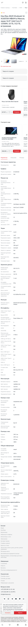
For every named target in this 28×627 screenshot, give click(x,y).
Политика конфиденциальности (9, 570)
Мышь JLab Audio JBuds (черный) (10, 101)
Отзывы (3, 580)
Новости (3, 565)
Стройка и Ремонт (5, 543)
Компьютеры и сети (6, 536)
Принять (20, 612)
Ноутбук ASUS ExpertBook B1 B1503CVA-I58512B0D (9, 138)
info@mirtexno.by (5, 594)
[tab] (6, 158)
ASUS (20, 7)
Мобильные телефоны (6, 534)
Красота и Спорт (5, 545)
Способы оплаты (5, 576)
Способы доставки (5, 578)
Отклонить (7, 612)
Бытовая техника (5, 541)
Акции (2, 528)
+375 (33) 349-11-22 (6, 591)
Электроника (4, 539)
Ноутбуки (3, 530)
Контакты (3, 568)
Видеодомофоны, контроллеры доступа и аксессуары (11, 556)
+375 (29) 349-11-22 (6, 589)
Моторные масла (5, 551)
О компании (4, 563)
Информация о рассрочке (7, 583)
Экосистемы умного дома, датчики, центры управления (12, 548)
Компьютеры (4, 532)
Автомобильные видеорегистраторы (10, 553)
